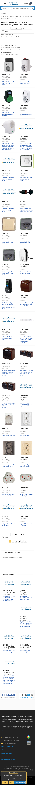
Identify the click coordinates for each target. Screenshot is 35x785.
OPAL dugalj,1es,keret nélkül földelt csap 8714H (8, 273)
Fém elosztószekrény (26, 770)
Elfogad (5, 782)
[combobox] (21, 8)
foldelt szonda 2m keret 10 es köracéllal (11, 50)
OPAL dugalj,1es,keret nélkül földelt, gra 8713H (8, 210)
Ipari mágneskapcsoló (24, 768)
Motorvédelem (7, 770)
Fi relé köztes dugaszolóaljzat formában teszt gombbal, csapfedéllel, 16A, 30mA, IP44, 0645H (8, 306)
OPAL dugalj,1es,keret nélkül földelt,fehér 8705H (26, 179)
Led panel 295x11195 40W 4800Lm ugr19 (8, 651)
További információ (20, 782)
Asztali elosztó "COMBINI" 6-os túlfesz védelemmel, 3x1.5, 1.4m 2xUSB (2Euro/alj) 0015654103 (26, 339)
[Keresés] (32, 8)
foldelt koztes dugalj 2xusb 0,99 (9, 36)
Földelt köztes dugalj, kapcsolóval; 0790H (26, 82)
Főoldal (4, 13)
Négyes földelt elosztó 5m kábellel (26, 524)
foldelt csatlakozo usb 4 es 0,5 (8, 54)
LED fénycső (7, 768)
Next (33, 697)
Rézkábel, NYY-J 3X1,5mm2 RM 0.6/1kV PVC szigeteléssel (26, 597)
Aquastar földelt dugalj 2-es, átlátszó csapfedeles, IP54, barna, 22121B (8, 405)
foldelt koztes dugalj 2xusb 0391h (9, 39)
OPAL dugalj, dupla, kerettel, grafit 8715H (8, 465)
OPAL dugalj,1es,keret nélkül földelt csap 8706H (26, 242)
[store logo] (13, 3)
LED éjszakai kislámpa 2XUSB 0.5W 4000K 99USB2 (8, 338)
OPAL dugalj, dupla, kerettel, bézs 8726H (26, 465)
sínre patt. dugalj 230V (8, 435)
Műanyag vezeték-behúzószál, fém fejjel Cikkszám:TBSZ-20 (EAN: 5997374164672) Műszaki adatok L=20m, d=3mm (9, 679)
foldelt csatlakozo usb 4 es (7, 45)
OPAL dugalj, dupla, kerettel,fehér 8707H (25, 436)
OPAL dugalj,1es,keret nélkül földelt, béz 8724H (8, 179)
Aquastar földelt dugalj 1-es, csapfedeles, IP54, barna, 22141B (26, 304)
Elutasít (11, 782)
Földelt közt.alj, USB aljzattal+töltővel (25, 272)
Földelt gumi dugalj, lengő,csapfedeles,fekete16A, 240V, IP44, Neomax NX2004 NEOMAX (26, 211)
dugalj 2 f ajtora (5, 52)
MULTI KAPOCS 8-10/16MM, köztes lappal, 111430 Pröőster (26, 404)
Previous (1, 697)
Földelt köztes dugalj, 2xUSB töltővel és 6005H (8, 83)
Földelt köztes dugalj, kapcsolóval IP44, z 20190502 (8, 114)
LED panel (15, 768)
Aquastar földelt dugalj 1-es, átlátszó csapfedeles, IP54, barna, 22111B (8, 373)
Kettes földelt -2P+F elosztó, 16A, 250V (26, 495)
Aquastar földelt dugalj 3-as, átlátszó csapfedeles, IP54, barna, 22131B (26, 373)
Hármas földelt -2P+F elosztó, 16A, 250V (8, 495)
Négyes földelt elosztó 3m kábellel (8, 524)
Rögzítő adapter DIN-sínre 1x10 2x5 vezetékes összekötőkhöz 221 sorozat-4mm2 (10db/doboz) (26, 625)
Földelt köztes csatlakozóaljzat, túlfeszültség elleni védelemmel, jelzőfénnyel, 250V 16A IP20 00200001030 (8, 146)
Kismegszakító (16, 770)
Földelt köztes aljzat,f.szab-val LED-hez (26, 114)
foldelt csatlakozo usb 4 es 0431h (9, 47)
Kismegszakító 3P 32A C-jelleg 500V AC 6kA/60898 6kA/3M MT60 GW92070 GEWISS (9, 599)
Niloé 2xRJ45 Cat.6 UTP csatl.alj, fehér (25, 651)
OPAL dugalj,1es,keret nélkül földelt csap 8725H (8, 242)
